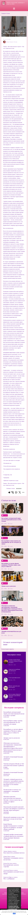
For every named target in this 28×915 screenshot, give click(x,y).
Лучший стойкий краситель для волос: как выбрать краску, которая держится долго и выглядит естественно (13, 781)
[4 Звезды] (19, 488)
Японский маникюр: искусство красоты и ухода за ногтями (13, 818)
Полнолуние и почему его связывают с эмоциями (12, 790)
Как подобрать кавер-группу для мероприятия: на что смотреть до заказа (12, 722)
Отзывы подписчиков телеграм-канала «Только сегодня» (15, 661)
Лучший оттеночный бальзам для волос (13, 757)
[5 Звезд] (20, 488)
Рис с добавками (8, 879)
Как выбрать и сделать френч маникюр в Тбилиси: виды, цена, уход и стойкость (13, 731)
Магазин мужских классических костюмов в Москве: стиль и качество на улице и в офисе (12, 799)
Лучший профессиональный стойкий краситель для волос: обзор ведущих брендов (13, 836)
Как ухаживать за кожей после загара (13, 872)
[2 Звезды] (17, 488)
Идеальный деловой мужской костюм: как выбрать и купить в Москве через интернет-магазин (13, 809)
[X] (19, 492)
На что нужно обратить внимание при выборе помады (15, 696)
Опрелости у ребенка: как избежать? (14, 670)
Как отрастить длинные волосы (13, 853)
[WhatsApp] (16, 492)
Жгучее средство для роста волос (14, 686)
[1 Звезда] (16, 488)
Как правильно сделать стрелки (11, 865)
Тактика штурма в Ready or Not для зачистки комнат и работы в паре (13, 765)
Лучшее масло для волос (11, 738)
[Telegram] (9, 492)
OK (14, 913)
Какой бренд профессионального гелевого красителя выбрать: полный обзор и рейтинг (13, 826)
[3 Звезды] (18, 488)
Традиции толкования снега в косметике (13, 859)
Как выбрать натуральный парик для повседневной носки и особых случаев (13, 713)
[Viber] (12, 492)
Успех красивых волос (14, 677)
